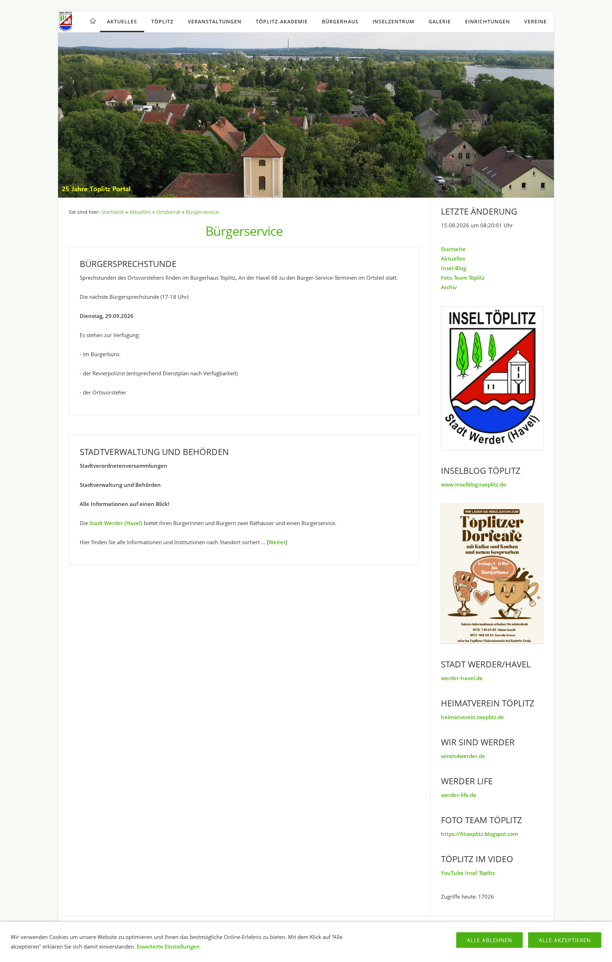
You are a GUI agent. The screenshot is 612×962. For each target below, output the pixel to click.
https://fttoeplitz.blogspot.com (479, 833)
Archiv (449, 287)
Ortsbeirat (168, 212)
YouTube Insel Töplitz (468, 872)
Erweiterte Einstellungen (168, 946)
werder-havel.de (462, 678)
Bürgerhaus (340, 21)
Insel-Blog (453, 268)
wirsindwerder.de (463, 755)
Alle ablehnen (489, 940)
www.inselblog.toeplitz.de (473, 484)
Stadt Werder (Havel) (115, 522)
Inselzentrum (393, 21)
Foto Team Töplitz (462, 277)
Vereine (535, 21)
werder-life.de (458, 794)
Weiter (276, 542)
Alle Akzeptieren (565, 940)
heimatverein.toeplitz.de (472, 717)
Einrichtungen (487, 21)
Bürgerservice (202, 212)
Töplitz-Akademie (282, 21)
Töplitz (162, 21)
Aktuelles (122, 21)
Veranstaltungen (215, 21)
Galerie (440, 21)
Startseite (112, 212)
